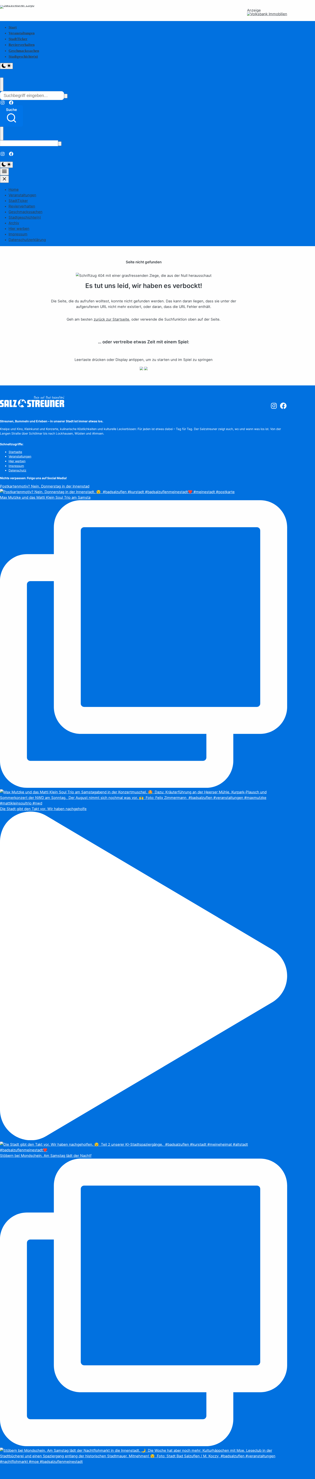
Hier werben (19, 228)
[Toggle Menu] (4, 171)
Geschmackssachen (24, 51)
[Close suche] (1, 84)
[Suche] (66, 96)
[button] (11, 116)
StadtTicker (18, 39)
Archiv (14, 223)
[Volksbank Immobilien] (267, 14)
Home (14, 189)
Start (13, 27)
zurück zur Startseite (111, 319)
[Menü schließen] (4, 179)
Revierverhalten (21, 45)
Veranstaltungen (21, 33)
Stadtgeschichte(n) (23, 57)
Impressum (18, 234)
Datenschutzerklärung (27, 240)
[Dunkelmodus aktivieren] (6, 66)
